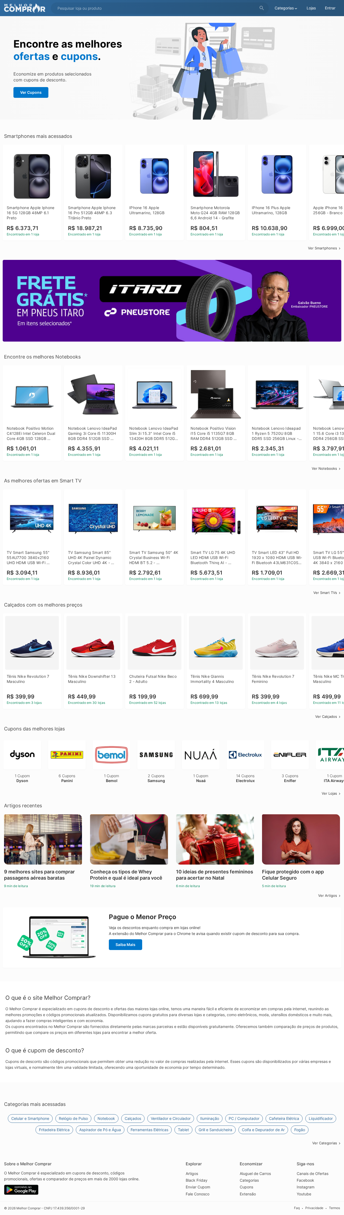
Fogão (299, 1129)
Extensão (248, 1194)
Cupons (246, 1187)
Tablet (183, 1129)
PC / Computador (244, 1118)
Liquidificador (321, 1118)
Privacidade (314, 1208)
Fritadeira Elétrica (54, 1129)
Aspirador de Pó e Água (100, 1129)
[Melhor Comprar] (26, 8)
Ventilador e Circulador (171, 1118)
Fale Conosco (197, 1194)
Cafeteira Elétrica (284, 1118)
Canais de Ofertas (312, 1173)
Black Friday (196, 1180)
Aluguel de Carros (255, 1173)
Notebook (106, 1118)
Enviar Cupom (198, 1187)
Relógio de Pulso (73, 1118)
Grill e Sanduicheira (215, 1129)
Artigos (192, 1173)
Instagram (305, 1187)
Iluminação (209, 1118)
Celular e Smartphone (30, 1118)
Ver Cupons (31, 92)
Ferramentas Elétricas (149, 1129)
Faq (297, 1208)
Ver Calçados (326, 716)
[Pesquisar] (262, 8)
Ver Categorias (324, 1143)
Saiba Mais (125, 944)
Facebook (305, 1180)
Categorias (249, 1180)
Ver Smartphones (322, 248)
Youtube (304, 1194)
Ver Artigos (327, 895)
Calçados (133, 1118)
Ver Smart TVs (325, 592)
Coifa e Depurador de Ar (263, 1129)
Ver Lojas (329, 793)
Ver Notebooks (324, 468)
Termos (334, 1208)
